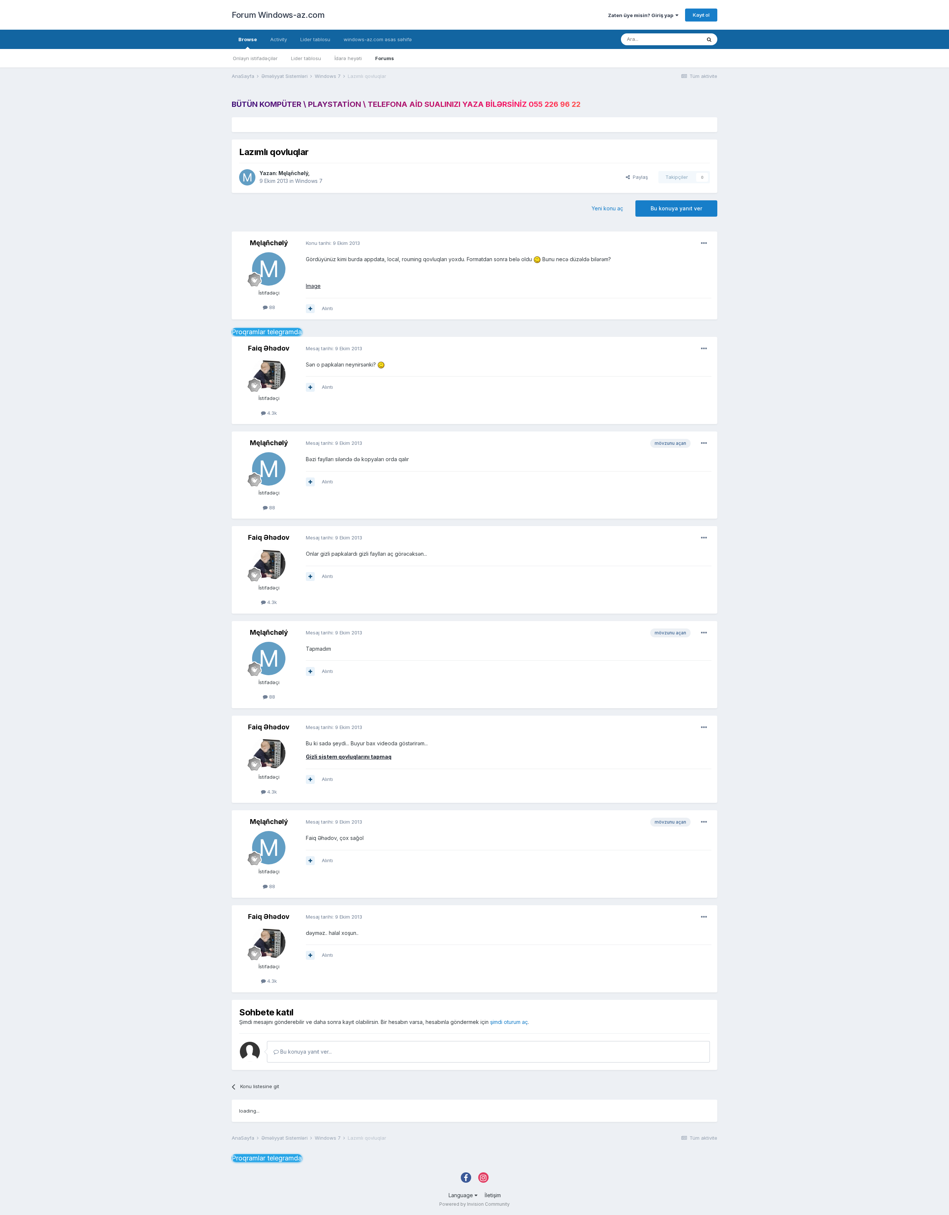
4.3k (271, 413)
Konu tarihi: (333, 243)
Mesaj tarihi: (334, 348)
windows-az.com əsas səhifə (378, 39)
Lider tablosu (306, 58)
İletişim (493, 1195)
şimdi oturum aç (509, 1022)
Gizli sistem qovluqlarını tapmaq (348, 756)
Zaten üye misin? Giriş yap (641, 15)
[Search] (709, 39)
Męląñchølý (293, 173)
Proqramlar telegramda (267, 332)
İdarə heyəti (348, 58)
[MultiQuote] (310, 308)
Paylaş (639, 177)
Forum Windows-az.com (278, 15)
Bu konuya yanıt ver (676, 208)
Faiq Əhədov (269, 348)
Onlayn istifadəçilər (255, 58)
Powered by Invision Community (474, 1204)
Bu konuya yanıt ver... (305, 1051)
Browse (247, 39)
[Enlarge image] (537, 259)
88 (271, 307)
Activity (278, 39)
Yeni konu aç (607, 208)
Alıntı (327, 308)
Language (461, 1195)
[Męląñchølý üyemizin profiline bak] (247, 177)
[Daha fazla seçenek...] (704, 243)
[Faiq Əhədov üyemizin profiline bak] (268, 374)
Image (313, 286)
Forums (384, 58)
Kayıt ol (701, 15)
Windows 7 (309, 181)
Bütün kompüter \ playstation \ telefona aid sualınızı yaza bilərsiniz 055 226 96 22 (406, 104)
